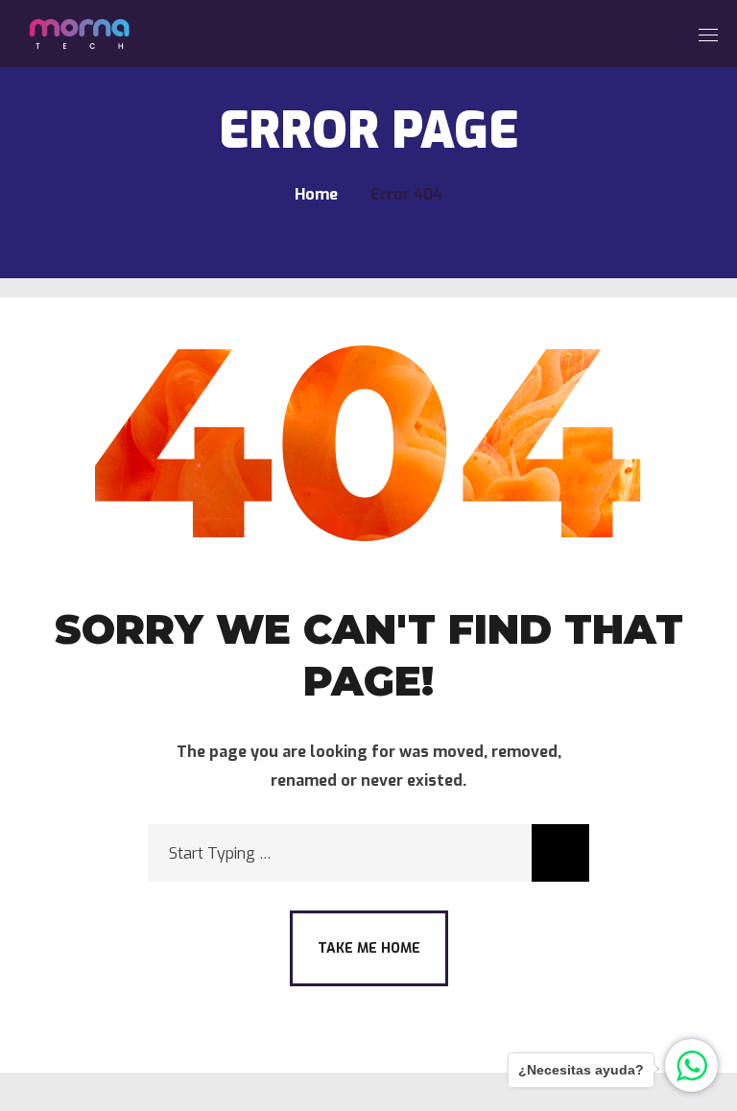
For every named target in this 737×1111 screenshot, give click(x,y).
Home (316, 194)
